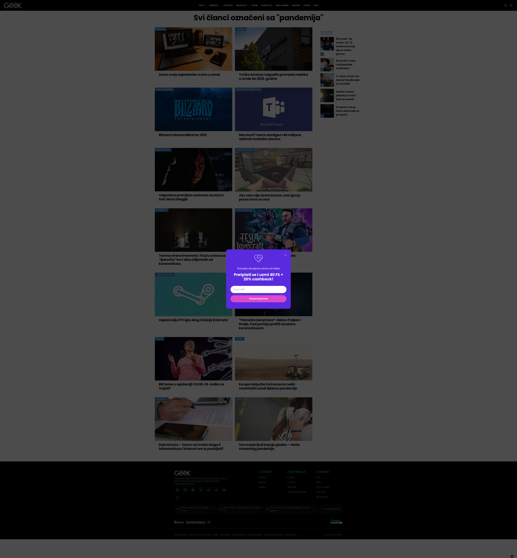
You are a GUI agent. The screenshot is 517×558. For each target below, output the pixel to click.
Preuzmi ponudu (258, 298)
